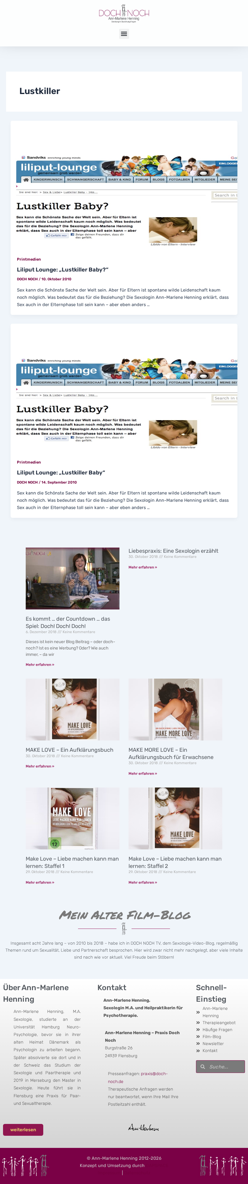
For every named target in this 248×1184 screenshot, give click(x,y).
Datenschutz (137, 1173)
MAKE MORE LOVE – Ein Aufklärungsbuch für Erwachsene (171, 753)
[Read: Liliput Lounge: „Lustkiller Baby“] (124, 387)
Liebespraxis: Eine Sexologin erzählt (173, 551)
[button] (124, 34)
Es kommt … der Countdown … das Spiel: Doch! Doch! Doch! (68, 622)
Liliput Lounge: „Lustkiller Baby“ (61, 472)
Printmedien (29, 259)
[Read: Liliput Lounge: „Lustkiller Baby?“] (124, 184)
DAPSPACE (157, 1165)
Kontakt (111, 987)
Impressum (109, 1173)
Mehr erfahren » (40, 665)
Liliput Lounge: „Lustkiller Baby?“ (63, 269)
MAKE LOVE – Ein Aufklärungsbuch (69, 750)
